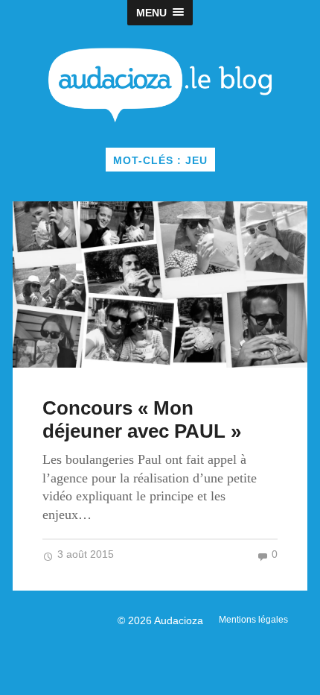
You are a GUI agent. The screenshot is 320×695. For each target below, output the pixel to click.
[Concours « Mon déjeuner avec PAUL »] (160, 284)
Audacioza (178, 620)
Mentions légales (253, 619)
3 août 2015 (84, 554)
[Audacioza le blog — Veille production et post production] (160, 85)
